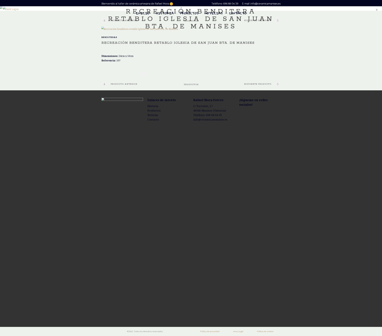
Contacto (153, 119)
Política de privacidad (209, 331)
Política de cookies (265, 331)
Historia (152, 106)
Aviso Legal (238, 331)
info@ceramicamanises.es (266, 3)
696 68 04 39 (230, 3)
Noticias (152, 115)
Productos (154, 110)
